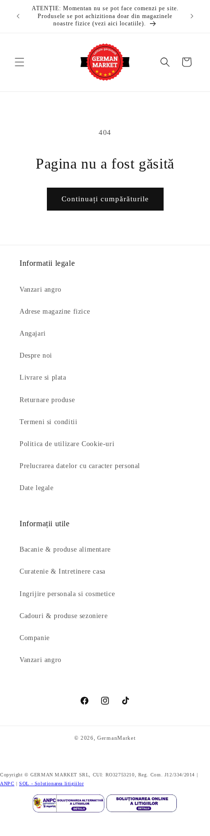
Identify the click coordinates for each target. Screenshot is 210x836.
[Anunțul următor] (192, 16)
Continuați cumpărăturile (105, 199)
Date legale (37, 488)
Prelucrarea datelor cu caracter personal (80, 466)
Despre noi (36, 355)
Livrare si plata (43, 377)
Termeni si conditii (48, 422)
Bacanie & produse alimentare (65, 549)
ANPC (7, 783)
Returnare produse (47, 400)
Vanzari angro (41, 289)
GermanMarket (116, 738)
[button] (19, 62)
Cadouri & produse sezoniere (63, 616)
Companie (35, 638)
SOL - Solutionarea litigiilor (51, 783)
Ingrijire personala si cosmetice (67, 594)
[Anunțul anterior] (18, 16)
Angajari (33, 333)
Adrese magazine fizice (55, 311)
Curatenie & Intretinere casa (62, 571)
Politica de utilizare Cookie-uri (67, 444)
